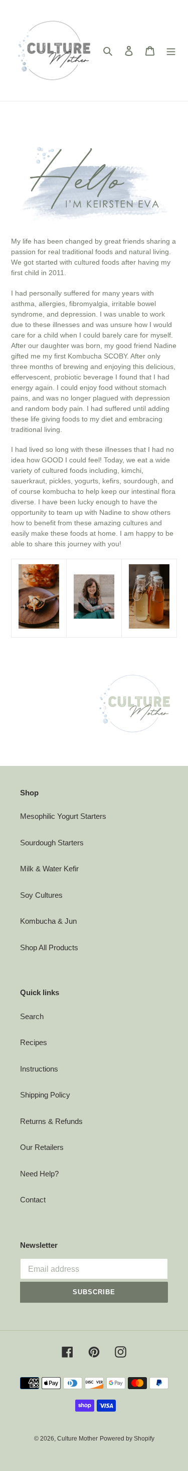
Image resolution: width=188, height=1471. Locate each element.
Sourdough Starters (52, 842)
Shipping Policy (45, 1095)
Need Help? (39, 1173)
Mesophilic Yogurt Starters (63, 816)
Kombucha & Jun (48, 921)
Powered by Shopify (127, 1438)
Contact (33, 1199)
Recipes (33, 1042)
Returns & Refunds (51, 1121)
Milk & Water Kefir (49, 868)
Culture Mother (77, 1438)
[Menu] (170, 50)
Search (32, 1016)
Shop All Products (49, 947)
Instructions (39, 1069)
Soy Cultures (41, 895)
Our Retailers (42, 1147)
